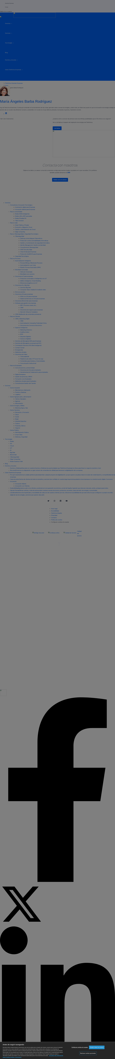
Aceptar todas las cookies (97, 1047)
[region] (57, 1050)
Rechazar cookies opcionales (88, 1053)
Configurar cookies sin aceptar (80, 1047)
